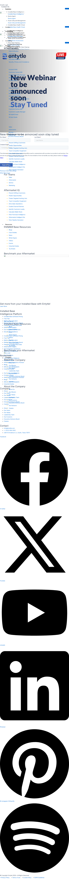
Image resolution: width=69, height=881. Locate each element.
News (10, 235)
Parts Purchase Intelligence (17, 164)
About (6, 391)
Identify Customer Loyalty (17, 159)
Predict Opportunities (15, 145)
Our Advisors (13, 379)
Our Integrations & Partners (12, 349)
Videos (11, 240)
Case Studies (13, 232)
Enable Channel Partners (16, 156)
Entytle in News (8, 360)
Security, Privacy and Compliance (19, 62)
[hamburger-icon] (67, 8)
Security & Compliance (11, 351)
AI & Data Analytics (14, 59)
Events (11, 243)
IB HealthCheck (13, 77)
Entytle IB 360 (13, 69)
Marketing (12, 135)
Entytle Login (4, 5)
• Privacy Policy (4, 877)
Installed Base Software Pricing (13, 316)
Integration (12, 54)
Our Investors (13, 373)
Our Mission (12, 365)
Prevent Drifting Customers (17, 143)
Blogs (10, 230)
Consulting (8, 41)
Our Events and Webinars (11, 358)
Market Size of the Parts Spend (13, 323)
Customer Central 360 (15, 72)
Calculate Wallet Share (15, 161)
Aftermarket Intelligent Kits (17, 167)
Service (11, 132)
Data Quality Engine (15, 56)
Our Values (12, 368)
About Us (12, 363)
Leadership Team (14, 371)
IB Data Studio (13, 80)
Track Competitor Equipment (17, 151)
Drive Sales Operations (16, 153)
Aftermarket (12, 129)
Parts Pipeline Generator (16, 170)
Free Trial (6, 318)
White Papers (13, 238)
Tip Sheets (12, 249)
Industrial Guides (14, 246)
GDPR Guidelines (39, 877)
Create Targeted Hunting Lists (18, 148)
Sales (10, 127)
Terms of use (16, 877)
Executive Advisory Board (16, 376)
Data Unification (14, 51)
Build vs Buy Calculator (11, 321)
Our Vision (7, 393)
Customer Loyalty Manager (17, 75)
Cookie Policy (27, 877)
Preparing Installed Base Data (13, 325)
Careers (11, 381)
